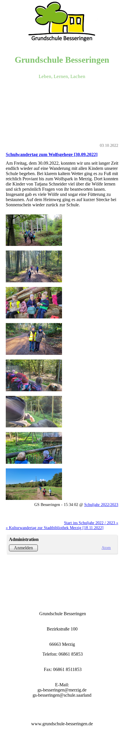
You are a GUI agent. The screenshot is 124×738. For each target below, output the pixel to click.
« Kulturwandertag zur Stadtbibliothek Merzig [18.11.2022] (55, 527)
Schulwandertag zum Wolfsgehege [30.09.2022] (51, 154)
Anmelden (23, 547)
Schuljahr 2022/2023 (101, 504)
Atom (106, 547)
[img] (62, 21)
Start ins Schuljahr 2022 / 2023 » (91, 522)
